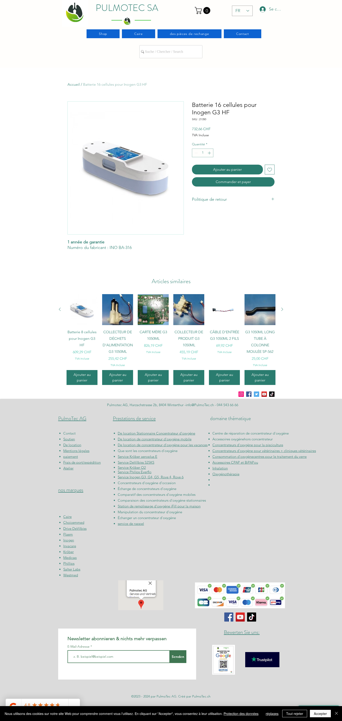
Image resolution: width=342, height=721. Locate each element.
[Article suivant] (282, 309)
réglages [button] (272, 713)
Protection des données (241, 713)
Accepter (320, 713)
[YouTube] (264, 394)
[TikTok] (272, 394)
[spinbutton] (202, 153)
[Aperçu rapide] (82, 309)
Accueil (73, 84)
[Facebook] (248, 394)
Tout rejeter (294, 713)
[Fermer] (336, 713)
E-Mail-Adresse (79, 646)
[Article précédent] (60, 309)
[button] (203, 10)
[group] (171, 339)
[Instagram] (241, 394)
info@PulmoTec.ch (200, 405)
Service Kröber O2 (132, 467)
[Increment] (210, 153)
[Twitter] (256, 394)
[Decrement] (195, 153)
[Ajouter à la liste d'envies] (270, 169)
